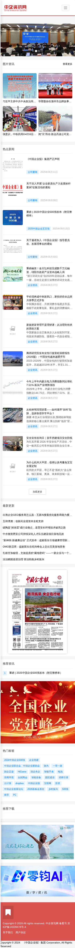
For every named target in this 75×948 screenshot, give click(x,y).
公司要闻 (32, 172)
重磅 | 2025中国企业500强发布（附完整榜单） (35, 672)
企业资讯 (32, 285)
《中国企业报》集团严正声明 (43, 159)
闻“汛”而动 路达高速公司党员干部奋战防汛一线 (55, 134)
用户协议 (20, 932)
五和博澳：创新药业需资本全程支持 (23, 521)
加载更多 (37, 491)
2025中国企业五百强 (39, 228)
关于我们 (8, 932)
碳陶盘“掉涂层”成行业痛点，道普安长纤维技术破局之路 (34, 527)
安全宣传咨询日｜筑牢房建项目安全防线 (49, 437)
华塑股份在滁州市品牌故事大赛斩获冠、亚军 (55, 101)
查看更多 (67, 64)
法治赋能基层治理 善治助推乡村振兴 (23, 559)
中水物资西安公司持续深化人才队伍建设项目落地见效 (33, 533)
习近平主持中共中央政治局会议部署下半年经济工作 (19, 101)
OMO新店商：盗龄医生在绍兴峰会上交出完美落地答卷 (34, 546)
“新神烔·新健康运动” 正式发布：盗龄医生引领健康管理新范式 (37, 540)
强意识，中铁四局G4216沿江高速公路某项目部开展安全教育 (19, 134)
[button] (5, 40)
